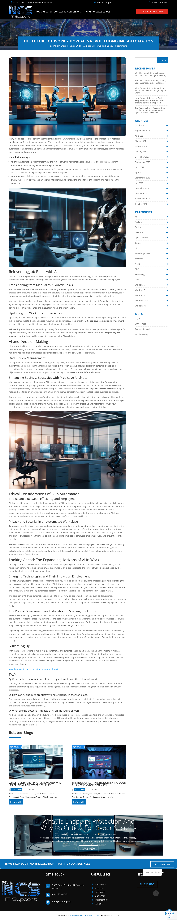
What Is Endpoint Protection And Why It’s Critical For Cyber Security (35, 784)
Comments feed (142, 329)
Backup (138, 222)
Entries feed (140, 323)
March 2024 (140, 141)
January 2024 (141, 151)
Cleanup (139, 232)
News (88, 11)
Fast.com (99, 904)
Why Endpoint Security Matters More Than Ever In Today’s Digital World (150, 90)
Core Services (74, 11)
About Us (48, 11)
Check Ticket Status (152, 11)
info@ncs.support (105, 2)
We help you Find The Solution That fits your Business (49, 864)
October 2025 (141, 125)
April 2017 (139, 172)
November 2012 (142, 198)
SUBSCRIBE (147, 884)
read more (15, 801)
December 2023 (142, 156)
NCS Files (99, 888)
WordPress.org (142, 334)
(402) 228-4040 (159, 2)
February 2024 (141, 146)
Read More (88, 849)
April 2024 (139, 136)
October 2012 (141, 204)
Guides (138, 243)
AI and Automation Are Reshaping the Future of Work (33, 669)
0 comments (121, 45)
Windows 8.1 (141, 295)
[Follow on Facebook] (156, 893)
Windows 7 (140, 284)
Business (90, 45)
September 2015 (142, 177)
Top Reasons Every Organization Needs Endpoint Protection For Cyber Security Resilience (150, 110)
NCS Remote (100, 884)
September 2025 (142, 130)
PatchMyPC (100, 892)
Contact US (164, 864)
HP (136, 248)
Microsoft (139, 258)
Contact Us (60, 11)
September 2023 (142, 162)
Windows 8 (140, 290)
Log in (137, 318)
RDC (137, 269)
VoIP (137, 279)
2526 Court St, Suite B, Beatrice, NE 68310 (33, 2)
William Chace (59, 45)
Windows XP (140, 305)
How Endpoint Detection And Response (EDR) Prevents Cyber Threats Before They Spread (149, 100)
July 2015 (139, 183)
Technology (107, 45)
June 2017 (139, 167)
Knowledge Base (101, 11)
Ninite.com (100, 896)
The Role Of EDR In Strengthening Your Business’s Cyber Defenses (99, 784)
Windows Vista (141, 300)
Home (39, 11)
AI (84, 45)
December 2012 (142, 193)
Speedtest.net (101, 900)
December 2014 (142, 188)
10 (99, 849)
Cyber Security (16, 789)
